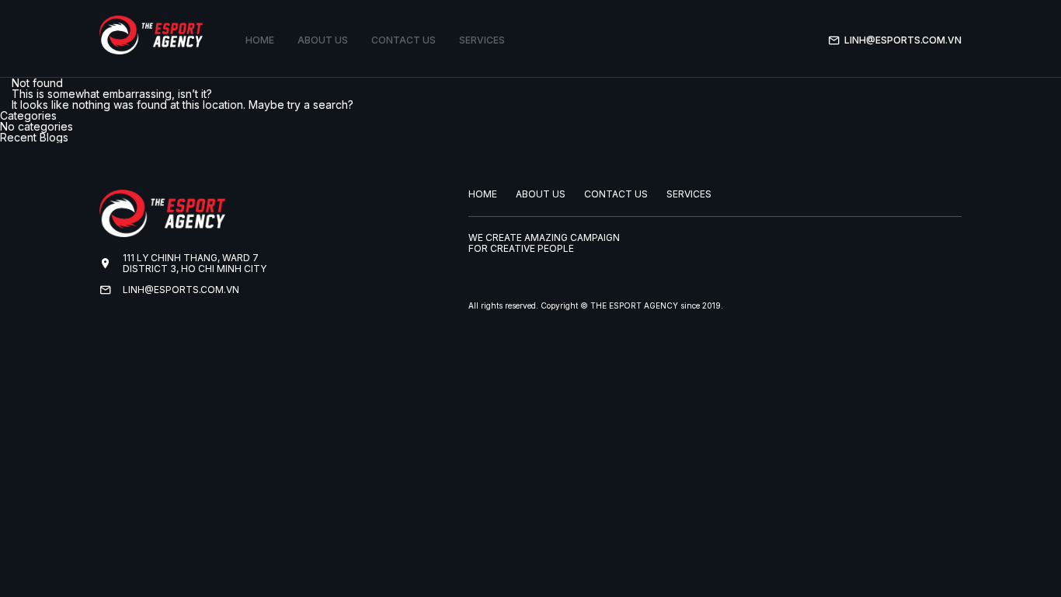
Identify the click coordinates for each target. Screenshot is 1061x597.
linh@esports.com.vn (903, 40)
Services (482, 40)
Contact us (403, 40)
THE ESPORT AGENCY (634, 305)
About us (322, 40)
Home (259, 40)
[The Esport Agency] (151, 35)
